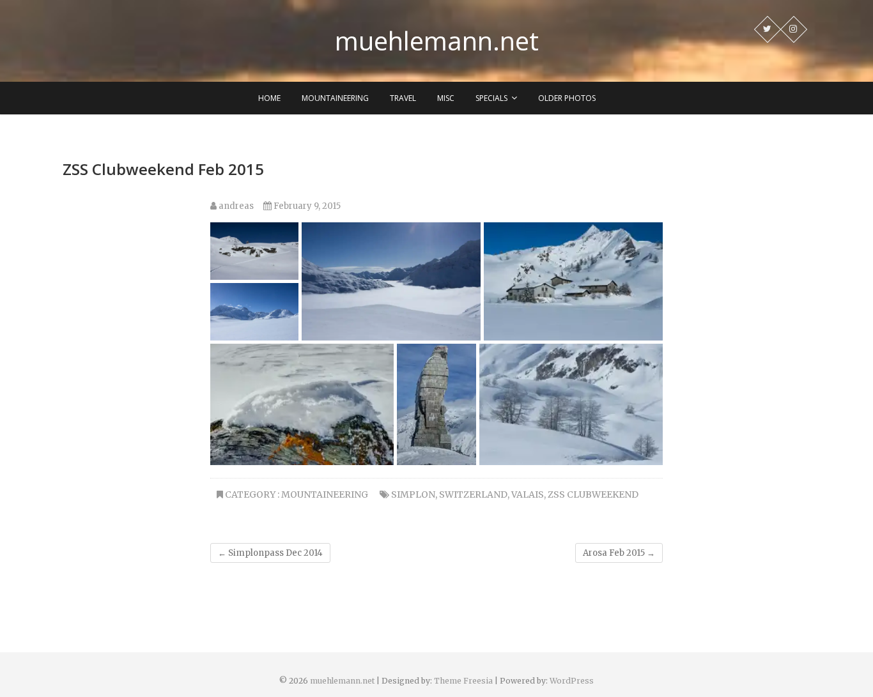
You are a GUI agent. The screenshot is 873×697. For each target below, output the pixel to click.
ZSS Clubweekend (593, 494)
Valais (527, 494)
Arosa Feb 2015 (619, 553)
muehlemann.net (437, 41)
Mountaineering (335, 98)
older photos (567, 98)
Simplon (413, 494)
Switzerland (473, 494)
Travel (403, 98)
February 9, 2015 (306, 206)
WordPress (572, 681)
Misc (445, 98)
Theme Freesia (463, 681)
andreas (235, 206)
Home (269, 98)
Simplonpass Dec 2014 (270, 553)
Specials (491, 98)
